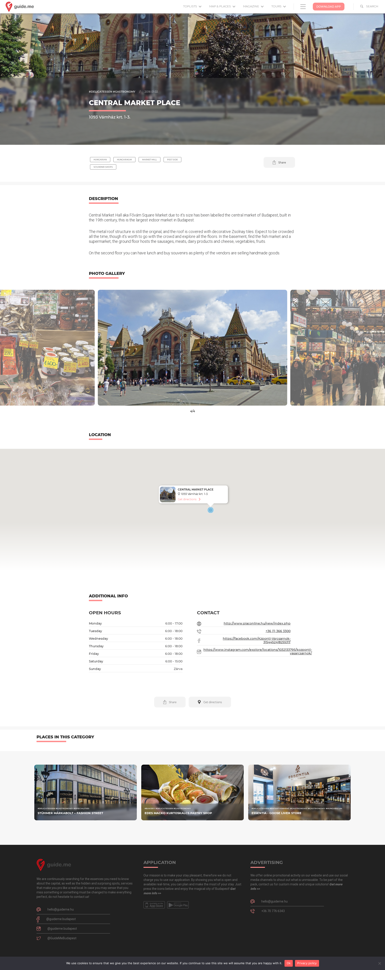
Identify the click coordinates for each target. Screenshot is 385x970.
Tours (276, 6)
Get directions (187, 499)
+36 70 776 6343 (273, 911)
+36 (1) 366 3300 (278, 631)
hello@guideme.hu (60, 909)
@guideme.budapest (61, 919)
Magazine (251, 6)
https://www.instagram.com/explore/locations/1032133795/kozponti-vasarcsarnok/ (257, 651)
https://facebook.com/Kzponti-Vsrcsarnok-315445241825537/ (257, 640)
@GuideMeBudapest (61, 938)
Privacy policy (307, 963)
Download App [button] (328, 6)
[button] (279, 162)
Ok (289, 963)
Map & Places (220, 6)
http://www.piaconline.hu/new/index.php (257, 623)
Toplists (190, 6)
